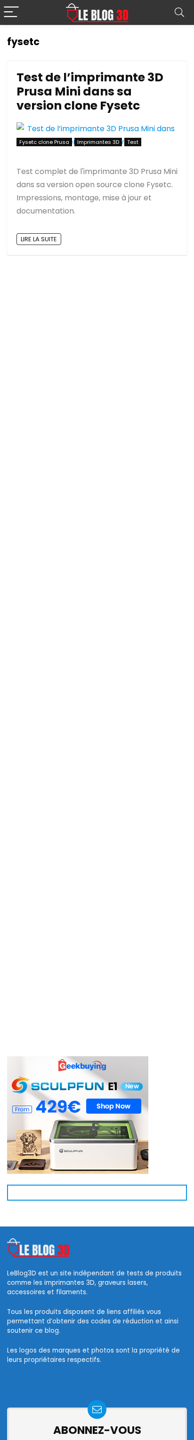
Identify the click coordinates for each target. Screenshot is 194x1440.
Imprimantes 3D (98, 142)
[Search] (179, 12)
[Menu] (11, 12)
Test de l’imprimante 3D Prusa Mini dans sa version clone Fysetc (89, 91)
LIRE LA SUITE (39, 239)
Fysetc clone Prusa (44, 142)
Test (132, 142)
